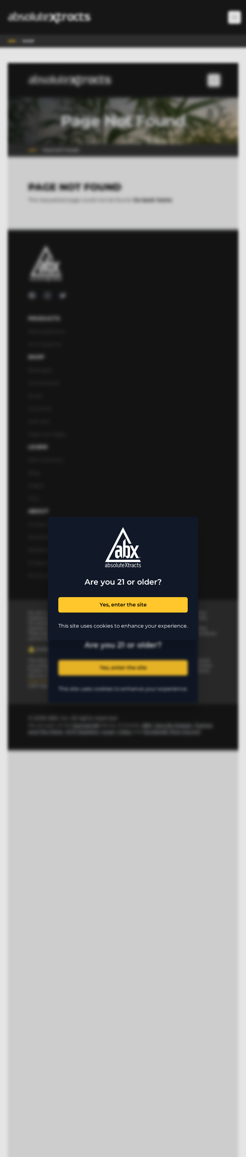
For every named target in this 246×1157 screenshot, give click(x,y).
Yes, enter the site (123, 605)
